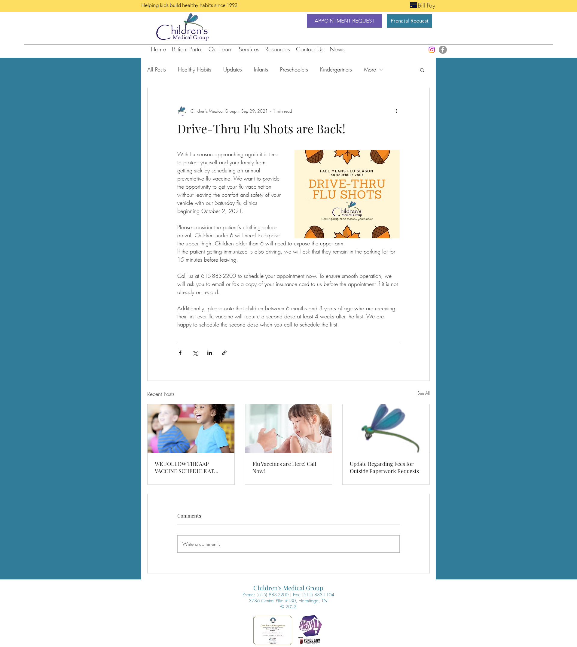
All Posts (156, 69)
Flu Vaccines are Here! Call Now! (284, 467)
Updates (232, 69)
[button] (344, 21)
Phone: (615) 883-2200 (265, 595)
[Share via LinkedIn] (209, 353)
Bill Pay (426, 5)
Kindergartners (336, 69)
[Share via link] (224, 353)
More (370, 69)
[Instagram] (432, 50)
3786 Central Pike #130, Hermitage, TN (288, 601)
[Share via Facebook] (180, 353)
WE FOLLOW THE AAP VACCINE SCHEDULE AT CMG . (184, 467)
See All (423, 393)
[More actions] (396, 110)
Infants (261, 69)
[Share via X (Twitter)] (195, 353)
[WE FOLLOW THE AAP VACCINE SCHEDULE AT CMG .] (191, 428)
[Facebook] (443, 50)
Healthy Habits (194, 69)
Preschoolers (294, 69)
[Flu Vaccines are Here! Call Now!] (288, 428)
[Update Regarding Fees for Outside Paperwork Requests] (386, 428)
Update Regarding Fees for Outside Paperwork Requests (384, 467)
